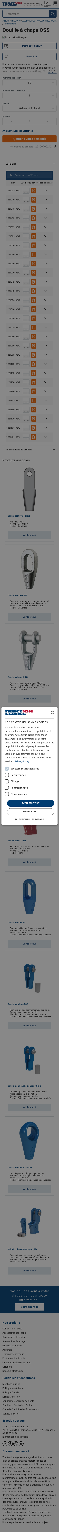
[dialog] (29, 766)
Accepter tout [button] (30, 803)
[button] (29, 819)
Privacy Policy (22, 761)
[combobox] (52, 712)
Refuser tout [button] (30, 811)
